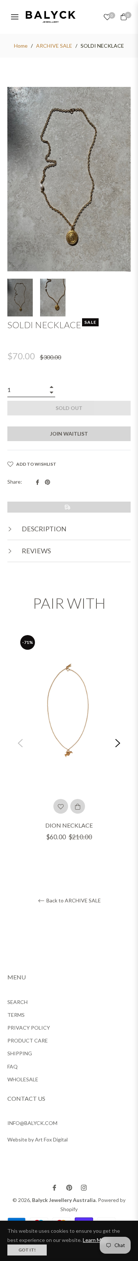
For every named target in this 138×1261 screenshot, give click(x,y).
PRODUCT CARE (27, 1040)
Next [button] (117, 743)
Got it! (27, 1250)
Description (43, 529)
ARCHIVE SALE (54, 46)
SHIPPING (19, 1053)
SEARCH (17, 1002)
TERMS (16, 1015)
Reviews (36, 551)
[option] (69, 743)
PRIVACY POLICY (28, 1027)
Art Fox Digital (51, 1139)
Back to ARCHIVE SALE (73, 900)
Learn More (96, 1240)
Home (21, 46)
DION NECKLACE (69, 825)
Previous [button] (20, 743)
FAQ (12, 1066)
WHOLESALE (22, 1079)
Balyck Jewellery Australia (64, 1200)
